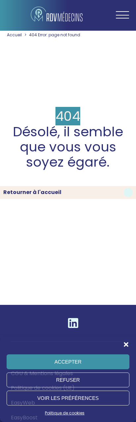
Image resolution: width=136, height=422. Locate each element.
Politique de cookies (65, 413)
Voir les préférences (68, 398)
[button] (126, 344)
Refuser (68, 380)
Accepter (68, 362)
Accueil (14, 35)
